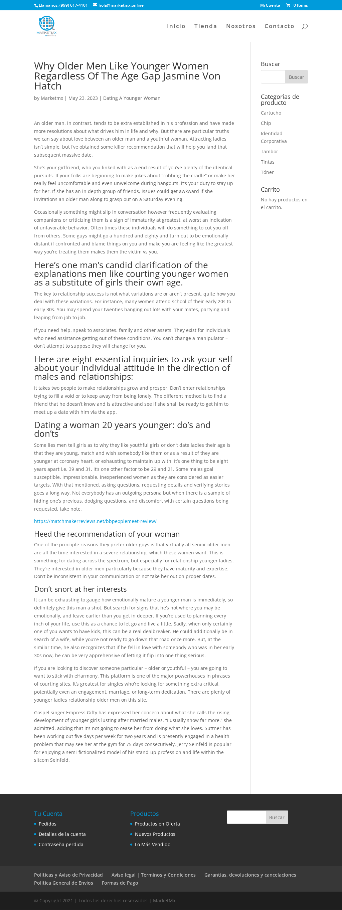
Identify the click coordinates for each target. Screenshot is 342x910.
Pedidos (47, 824)
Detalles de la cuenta (62, 834)
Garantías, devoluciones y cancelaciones (250, 875)
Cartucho (271, 113)
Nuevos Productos (155, 834)
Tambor (269, 151)
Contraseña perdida (61, 844)
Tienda (205, 27)
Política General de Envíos (63, 883)
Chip (266, 123)
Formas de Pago (120, 883)
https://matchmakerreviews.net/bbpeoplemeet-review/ (95, 521)
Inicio (176, 27)
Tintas (268, 162)
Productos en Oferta (157, 824)
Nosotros (241, 27)
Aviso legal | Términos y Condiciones (154, 875)
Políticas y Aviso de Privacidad (68, 875)
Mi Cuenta (270, 5)
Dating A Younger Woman (132, 98)
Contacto (280, 27)
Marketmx (52, 98)
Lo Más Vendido (152, 844)
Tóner (267, 172)
